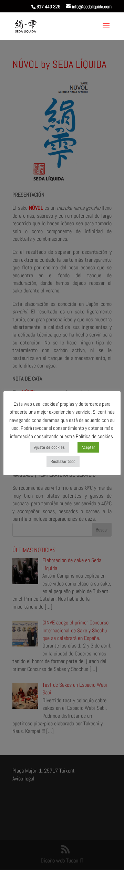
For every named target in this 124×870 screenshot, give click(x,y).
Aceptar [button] (88, 447)
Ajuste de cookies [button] (49, 447)
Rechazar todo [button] (63, 461)
